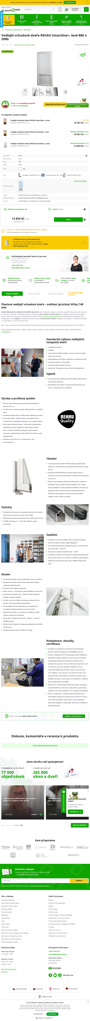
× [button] (88, 1002)
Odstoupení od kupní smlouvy (11, 939)
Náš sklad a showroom (8, 969)
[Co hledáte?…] (39, 9)
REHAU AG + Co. (43, 198)
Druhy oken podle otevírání (58, 921)
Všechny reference (80, 825)
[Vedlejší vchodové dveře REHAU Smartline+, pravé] (5, 122)
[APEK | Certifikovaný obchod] (71, 772)
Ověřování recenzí (54, 930)
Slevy (3, 921)
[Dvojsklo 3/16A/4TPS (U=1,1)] (21, 175)
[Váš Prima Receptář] (41, 855)
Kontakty (4, 972)
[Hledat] (53, 9)
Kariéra (51, 906)
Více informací (69, 2)
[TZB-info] (40, 847)
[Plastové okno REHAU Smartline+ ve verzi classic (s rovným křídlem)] (82, 54)
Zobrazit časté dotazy (73, 716)
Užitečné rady (53, 912)
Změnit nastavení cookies (9, 942)
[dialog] (45, 1010)
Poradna (51, 927)
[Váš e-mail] (45, 880)
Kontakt (47, 201)
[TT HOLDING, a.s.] (55, 968)
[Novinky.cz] (67, 847)
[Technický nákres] (21, 186)
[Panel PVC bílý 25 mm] (65, 175)
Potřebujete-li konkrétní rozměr (59, 918)
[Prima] (5, 847)
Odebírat (79, 881)
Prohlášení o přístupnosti (57, 936)
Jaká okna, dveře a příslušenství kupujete (14, 933)
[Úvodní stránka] (2, 29)
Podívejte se (74, 812)
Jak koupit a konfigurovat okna (11, 936)
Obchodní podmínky (8, 900)
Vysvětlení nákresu (81, 181)
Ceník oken (5, 927)
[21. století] (13, 855)
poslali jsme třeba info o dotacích (27, 874)
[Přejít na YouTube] (55, 975)
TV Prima (8, 7)
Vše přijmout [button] (52, 1014)
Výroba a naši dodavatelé (57, 903)
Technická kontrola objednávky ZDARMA (62, 924)
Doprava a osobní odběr (9, 906)
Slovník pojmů (53, 909)
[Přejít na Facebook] (50, 975)
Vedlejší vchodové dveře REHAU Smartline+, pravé (30, 120)
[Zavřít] (88, 790)
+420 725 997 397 (17, 265)
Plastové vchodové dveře (14, 30)
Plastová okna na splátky (9, 930)
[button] (86, 9)
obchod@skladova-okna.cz (21, 268)
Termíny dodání (6, 912)
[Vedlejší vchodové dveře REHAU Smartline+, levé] (5, 133)
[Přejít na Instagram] (60, 975)
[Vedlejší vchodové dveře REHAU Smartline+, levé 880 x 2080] (45, 68)
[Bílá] (21, 169)
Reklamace (4, 915)
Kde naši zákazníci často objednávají (60, 915)
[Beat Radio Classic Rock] (28, 847)
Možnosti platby (6, 909)
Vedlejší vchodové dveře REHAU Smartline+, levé (30, 132)
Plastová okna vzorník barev (58, 933)
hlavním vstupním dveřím (51, 316)
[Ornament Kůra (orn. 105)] (43, 175)
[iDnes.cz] (83, 847)
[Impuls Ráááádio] (17, 847)
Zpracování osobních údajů (10, 903)
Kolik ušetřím (5, 924)
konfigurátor (5, 332)
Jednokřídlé (27, 30)
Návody (51, 900)
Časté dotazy (5, 918)
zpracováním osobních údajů (39, 886)
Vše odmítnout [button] (38, 1014)
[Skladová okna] (10, 10)
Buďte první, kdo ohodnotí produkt (24, 45)
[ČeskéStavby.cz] (53, 847)
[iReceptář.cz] (73, 855)
